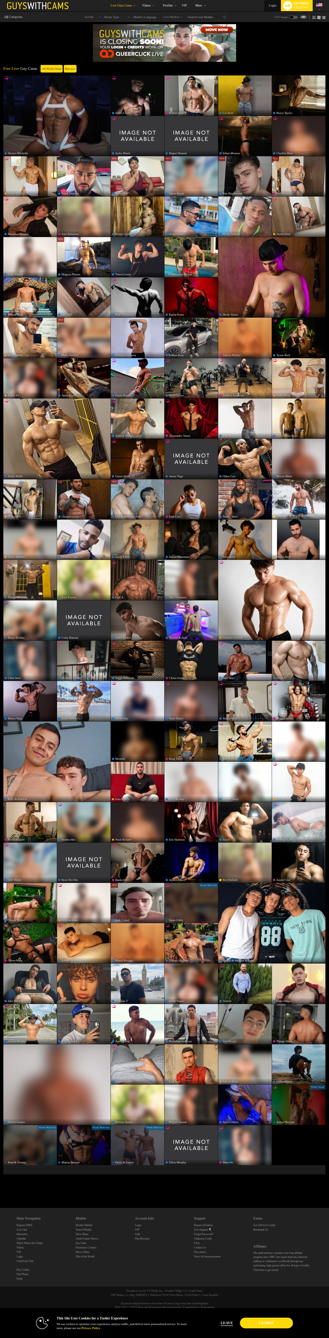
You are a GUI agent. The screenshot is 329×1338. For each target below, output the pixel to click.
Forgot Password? (204, 1234)
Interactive (22, 1234)
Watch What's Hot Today (30, 1243)
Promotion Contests (86, 1247)
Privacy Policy (90, 1328)
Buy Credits (23, 1269)
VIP (184, 5)
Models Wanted (84, 1225)
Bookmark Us (260, 1229)
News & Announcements (207, 1256)
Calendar (21, 1238)
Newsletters (200, 1252)
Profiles (168, 5)
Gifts (137, 1234)
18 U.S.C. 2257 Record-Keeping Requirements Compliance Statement (164, 1307)
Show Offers (83, 1252)
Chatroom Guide (203, 1238)
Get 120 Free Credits (264, 1225)
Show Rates (82, 1234)
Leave (227, 1323)
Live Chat (22, 1229)
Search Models (84, 1229)
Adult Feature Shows (87, 1238)
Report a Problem (203, 1225)
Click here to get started (265, 1270)
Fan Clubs (81, 1243)
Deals (20, 1278)
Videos (146, 5)
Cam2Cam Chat (25, 1261)
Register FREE (24, 1225)
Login (272, 5)
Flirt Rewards (142, 1238)
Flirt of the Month (85, 1256)
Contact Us (200, 1247)
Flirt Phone (22, 1274)
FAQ (196, 1243)
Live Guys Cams (121, 5)
